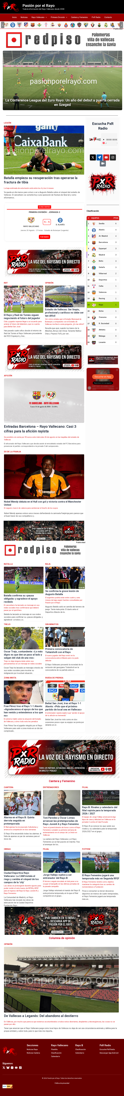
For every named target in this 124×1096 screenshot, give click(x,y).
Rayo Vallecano (37, 17)
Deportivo (103, 280)
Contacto (108, 17)
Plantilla (54, 1049)
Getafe (102, 267)
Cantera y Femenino (79, 17)
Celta (101, 286)
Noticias (24, 17)
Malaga (102, 336)
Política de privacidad (62, 1083)
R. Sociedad (104, 323)
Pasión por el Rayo (39, 5)
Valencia (102, 292)
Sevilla (101, 223)
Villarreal (103, 273)
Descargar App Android (109, 1053)
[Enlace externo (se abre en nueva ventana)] (63, 40)
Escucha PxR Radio (107, 1049)
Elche (101, 311)
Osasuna (102, 317)
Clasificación (56, 1053)
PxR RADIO (44, 237)
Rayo (101, 305)
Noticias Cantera (33, 1053)
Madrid (102, 255)
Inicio (14, 17)
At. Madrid (103, 236)
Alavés (102, 230)
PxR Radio (96, 17)
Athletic (102, 330)
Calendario (55, 1056)
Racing (102, 298)
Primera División (58, 17)
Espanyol (102, 248)
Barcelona (103, 242)
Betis (101, 261)
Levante (102, 342)
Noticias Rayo (32, 1049)
